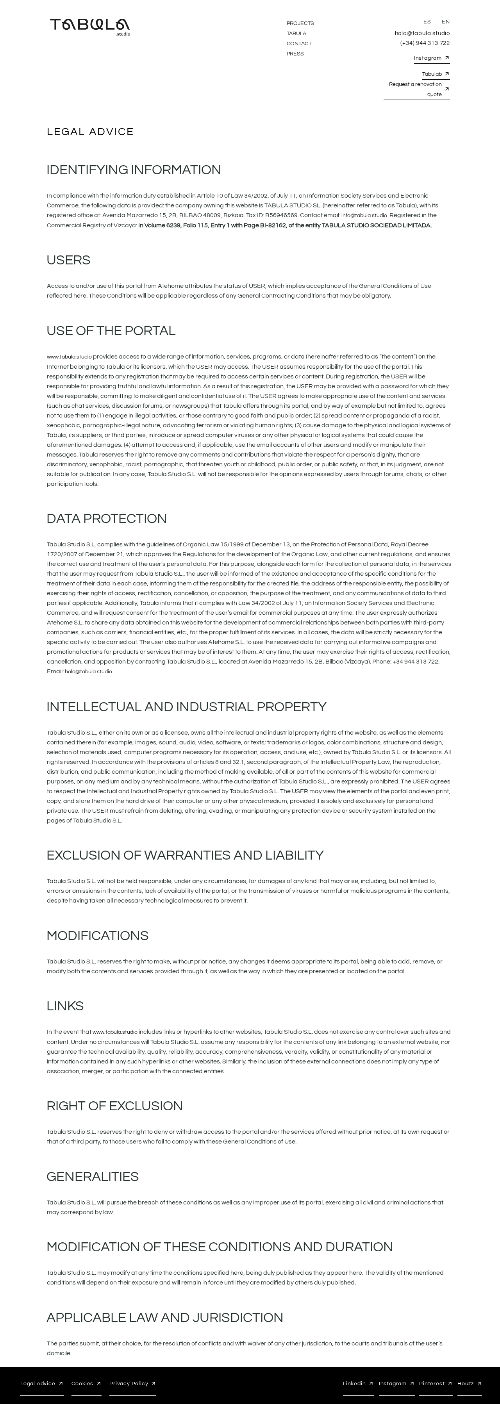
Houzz (465, 1383)
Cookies (82, 1383)
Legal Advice (37, 1383)
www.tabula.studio (69, 357)
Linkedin (354, 1383)
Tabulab (432, 74)
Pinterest (432, 1383)
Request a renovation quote (415, 89)
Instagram (428, 58)
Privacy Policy (128, 1383)
